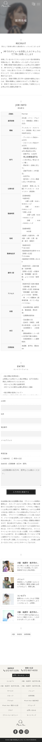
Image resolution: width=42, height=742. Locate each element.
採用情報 (27, 634)
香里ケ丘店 (18, 458)
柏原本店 (6, 458)
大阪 (13, 634)
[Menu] (38, 3)
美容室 (19, 634)
